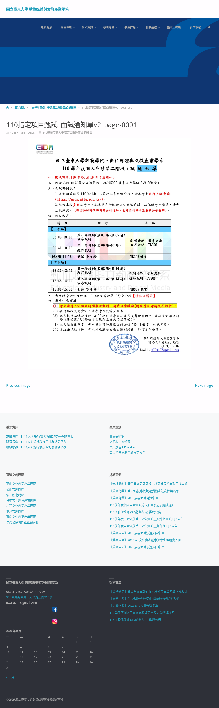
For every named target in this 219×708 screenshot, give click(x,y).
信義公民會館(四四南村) (22, 522)
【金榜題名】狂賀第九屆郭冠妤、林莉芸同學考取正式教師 (148, 484)
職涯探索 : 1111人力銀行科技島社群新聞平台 (36, 442)
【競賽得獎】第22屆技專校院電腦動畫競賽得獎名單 (144, 491)
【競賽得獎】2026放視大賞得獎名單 (134, 498)
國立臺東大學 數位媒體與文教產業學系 (37, 9)
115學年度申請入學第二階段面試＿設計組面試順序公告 (146, 519)
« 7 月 (10, 677)
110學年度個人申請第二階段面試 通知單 (53, 107)
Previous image (18, 385)
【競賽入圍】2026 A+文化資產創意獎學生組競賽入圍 (145, 540)
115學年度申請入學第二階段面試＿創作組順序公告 (144, 526)
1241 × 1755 (18, 132)
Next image (204, 385)
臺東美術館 (117, 436)
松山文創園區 (15, 489)
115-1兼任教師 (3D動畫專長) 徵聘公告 (135, 512)
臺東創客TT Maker (122, 447)
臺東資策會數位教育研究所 (127, 453)
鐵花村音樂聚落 (120, 442)
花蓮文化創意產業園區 (21, 506)
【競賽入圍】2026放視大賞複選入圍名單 (137, 547)
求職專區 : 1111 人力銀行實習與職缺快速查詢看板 (39, 436)
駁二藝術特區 (15, 495)
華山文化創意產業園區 (21, 484)
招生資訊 (19, 107)
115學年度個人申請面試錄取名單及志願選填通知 (142, 505)
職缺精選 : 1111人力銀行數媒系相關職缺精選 (36, 447)
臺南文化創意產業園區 (21, 517)
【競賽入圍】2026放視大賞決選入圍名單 (137, 533)
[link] (209, 27)
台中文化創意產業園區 (21, 500)
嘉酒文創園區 (15, 511)
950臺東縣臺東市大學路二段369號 (29, 597)
